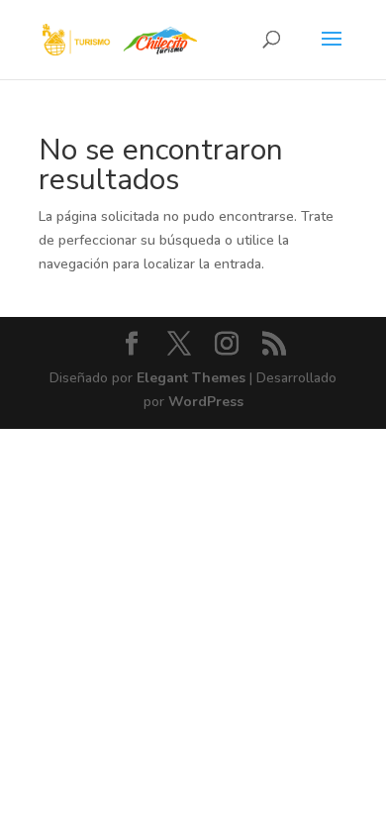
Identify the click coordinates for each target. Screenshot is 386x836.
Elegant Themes (191, 377)
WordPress (205, 401)
